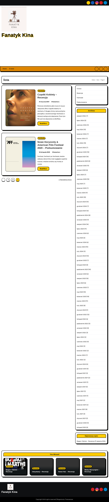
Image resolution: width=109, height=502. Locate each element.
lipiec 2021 (80, 391)
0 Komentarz (55, 102)
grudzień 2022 (82, 314)
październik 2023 (82, 269)
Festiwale (41, 138)
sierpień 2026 (81, 116)
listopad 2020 (81, 427)
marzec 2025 (81, 193)
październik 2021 (82, 378)
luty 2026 (80, 143)
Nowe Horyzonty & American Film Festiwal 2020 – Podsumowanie (50, 145)
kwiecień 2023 (81, 296)
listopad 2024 (81, 211)
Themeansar (69, 499)
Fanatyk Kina (17, 35)
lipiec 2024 (80, 229)
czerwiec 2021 (81, 396)
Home (5, 68)
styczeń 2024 (81, 256)
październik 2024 (82, 215)
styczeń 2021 (81, 418)
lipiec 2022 (80, 337)
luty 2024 (80, 251)
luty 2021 (80, 414)
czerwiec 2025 (82, 179)
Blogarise (60, 499)
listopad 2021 (81, 373)
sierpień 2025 (81, 170)
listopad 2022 (81, 319)
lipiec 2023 (80, 283)
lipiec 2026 (80, 120)
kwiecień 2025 (81, 188)
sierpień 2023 (81, 278)
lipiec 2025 (80, 175)
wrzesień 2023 (82, 274)
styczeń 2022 (81, 364)
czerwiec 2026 (82, 125)
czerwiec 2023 (82, 287)
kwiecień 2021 (81, 405)
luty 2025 (80, 197)
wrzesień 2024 (82, 220)
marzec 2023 (81, 301)
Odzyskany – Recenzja (40, 472)
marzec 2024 (81, 247)
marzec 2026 (81, 138)
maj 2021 (80, 400)
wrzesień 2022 (82, 328)
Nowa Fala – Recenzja (66, 472)
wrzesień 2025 (82, 165)
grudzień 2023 (82, 260)
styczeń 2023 (81, 310)
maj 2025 (80, 184)
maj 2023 (80, 292)
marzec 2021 (81, 409)
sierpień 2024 (81, 224)
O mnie (11, 68)
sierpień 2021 (81, 387)
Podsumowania (82, 102)
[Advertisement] (54, 53)
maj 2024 (80, 238)
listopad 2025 (81, 156)
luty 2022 (80, 360)
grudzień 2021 (81, 369)
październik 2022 (82, 323)
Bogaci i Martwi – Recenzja (85, 441)
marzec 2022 (81, 355)
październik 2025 (82, 161)
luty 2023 (80, 305)
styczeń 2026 (81, 147)
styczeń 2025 (81, 202)
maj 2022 (80, 346)
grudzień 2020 (82, 423)
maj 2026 (80, 129)
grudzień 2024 (82, 206)
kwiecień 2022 (81, 351)
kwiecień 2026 (81, 134)
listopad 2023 (81, 265)
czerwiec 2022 (82, 342)
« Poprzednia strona (65, 180)
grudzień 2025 (82, 152)
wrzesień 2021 (81, 382)
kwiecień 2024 (81, 242)
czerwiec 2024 (82, 233)
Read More (43, 123)
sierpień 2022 (81, 332)
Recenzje (41, 90)
